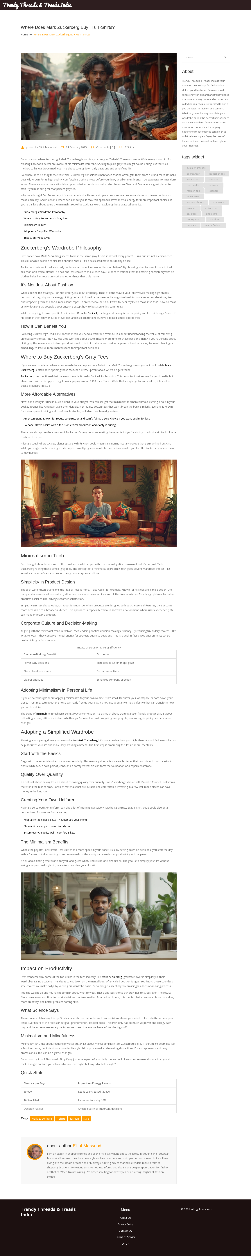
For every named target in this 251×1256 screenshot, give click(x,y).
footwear (214, 185)
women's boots (195, 202)
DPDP (125, 1243)
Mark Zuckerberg (42, 1118)
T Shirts (129, 147)
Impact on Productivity (37, 237)
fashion (74, 1118)
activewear (211, 208)
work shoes (193, 179)
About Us (125, 1217)
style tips (192, 213)
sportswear (193, 173)
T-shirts (60, 1118)
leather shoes (217, 173)
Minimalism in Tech (35, 225)
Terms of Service (125, 1237)
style (86, 1118)
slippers (213, 190)
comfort (214, 219)
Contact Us (125, 1230)
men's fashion (213, 225)
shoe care (211, 213)
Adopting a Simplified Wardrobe (42, 231)
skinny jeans (194, 219)
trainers (191, 208)
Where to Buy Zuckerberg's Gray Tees (46, 218)
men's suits (193, 196)
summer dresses (196, 167)
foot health (193, 185)
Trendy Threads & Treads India (37, 5)
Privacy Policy (125, 1224)
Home (24, 34)
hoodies (191, 225)
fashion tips (193, 190)
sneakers (218, 202)
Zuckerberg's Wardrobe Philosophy (44, 212)
